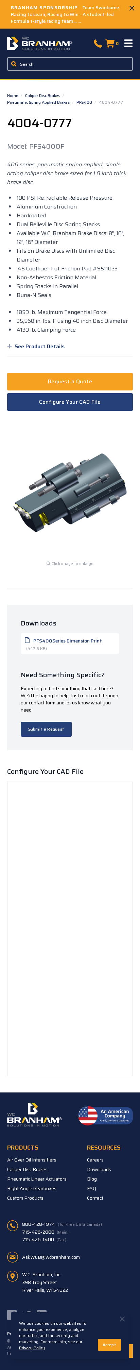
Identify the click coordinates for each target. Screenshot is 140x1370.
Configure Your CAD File (70, 402)
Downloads (99, 1169)
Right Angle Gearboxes (31, 1188)
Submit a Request (46, 729)
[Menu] (129, 43)
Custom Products (25, 1198)
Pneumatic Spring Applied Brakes (39, 102)
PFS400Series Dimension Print (64, 644)
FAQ (91, 1188)
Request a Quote (70, 381)
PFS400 (84, 102)
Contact (95, 1198)
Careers (95, 1160)
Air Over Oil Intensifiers (31, 1160)
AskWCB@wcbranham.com (51, 1257)
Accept (109, 1344)
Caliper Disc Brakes (43, 95)
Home (13, 95)
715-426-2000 (45, 1232)
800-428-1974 (62, 1224)
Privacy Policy (32, 1347)
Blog (92, 1179)
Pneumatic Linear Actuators (37, 1179)
